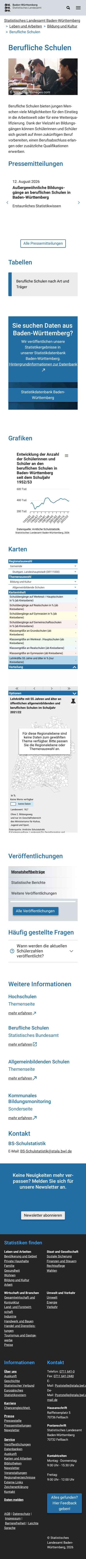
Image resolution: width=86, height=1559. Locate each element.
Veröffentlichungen (17, 1444)
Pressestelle (13, 1420)
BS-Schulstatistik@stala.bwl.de (46, 1151)
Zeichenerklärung (16, 1487)
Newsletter (11, 1430)
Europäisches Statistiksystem (15, 1393)
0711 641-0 (67, 1371)
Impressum (13, 1518)
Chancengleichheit (17, 1408)
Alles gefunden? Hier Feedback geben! (64, 1503)
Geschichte (12, 1381)
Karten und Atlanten (18, 1458)
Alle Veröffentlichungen (36, 911)
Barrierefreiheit (15, 1523)
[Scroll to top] (76, 1549)
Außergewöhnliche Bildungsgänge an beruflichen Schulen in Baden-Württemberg (42, 192)
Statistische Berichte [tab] (28, 883)
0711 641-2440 (64, 1376)
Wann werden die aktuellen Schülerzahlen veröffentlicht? (42, 951)
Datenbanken (13, 1449)
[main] (43, 600)
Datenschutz (21, 1513)
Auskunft (10, 1376)
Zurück (8, 202)
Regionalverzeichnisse (19, 1477)
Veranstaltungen (15, 1473)
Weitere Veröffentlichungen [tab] (34, 893)
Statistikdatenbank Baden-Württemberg (43, 395)
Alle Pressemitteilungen (43, 243)
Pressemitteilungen (17, 1425)
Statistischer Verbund (19, 1385)
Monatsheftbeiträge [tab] (28, 872)
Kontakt (9, 1491)
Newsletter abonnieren (43, 1215)
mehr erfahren (20, 1013)
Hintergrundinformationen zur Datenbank (43, 364)
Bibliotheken (13, 1463)
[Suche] (68, 8)
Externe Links (13, 1482)
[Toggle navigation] (78, 7)
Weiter (78, 202)
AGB (7, 1513)
